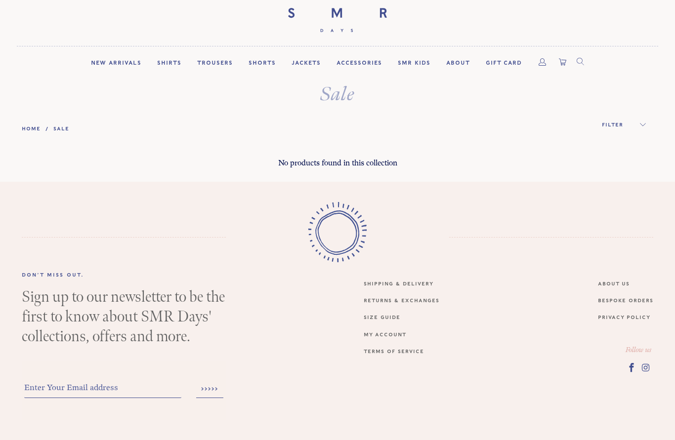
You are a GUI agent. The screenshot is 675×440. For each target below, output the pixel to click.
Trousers (215, 62)
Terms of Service (394, 351)
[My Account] (543, 62)
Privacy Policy (624, 317)
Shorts (262, 62)
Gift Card (504, 62)
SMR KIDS (414, 62)
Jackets (306, 62)
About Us (614, 283)
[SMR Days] (337, 20)
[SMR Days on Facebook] (631, 367)
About (458, 62)
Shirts (169, 62)
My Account (385, 334)
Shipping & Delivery (398, 283)
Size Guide (382, 317)
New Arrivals (116, 62)
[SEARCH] (580, 62)
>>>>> (209, 389)
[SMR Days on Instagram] (646, 367)
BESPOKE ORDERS (625, 300)
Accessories (359, 62)
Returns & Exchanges (401, 300)
